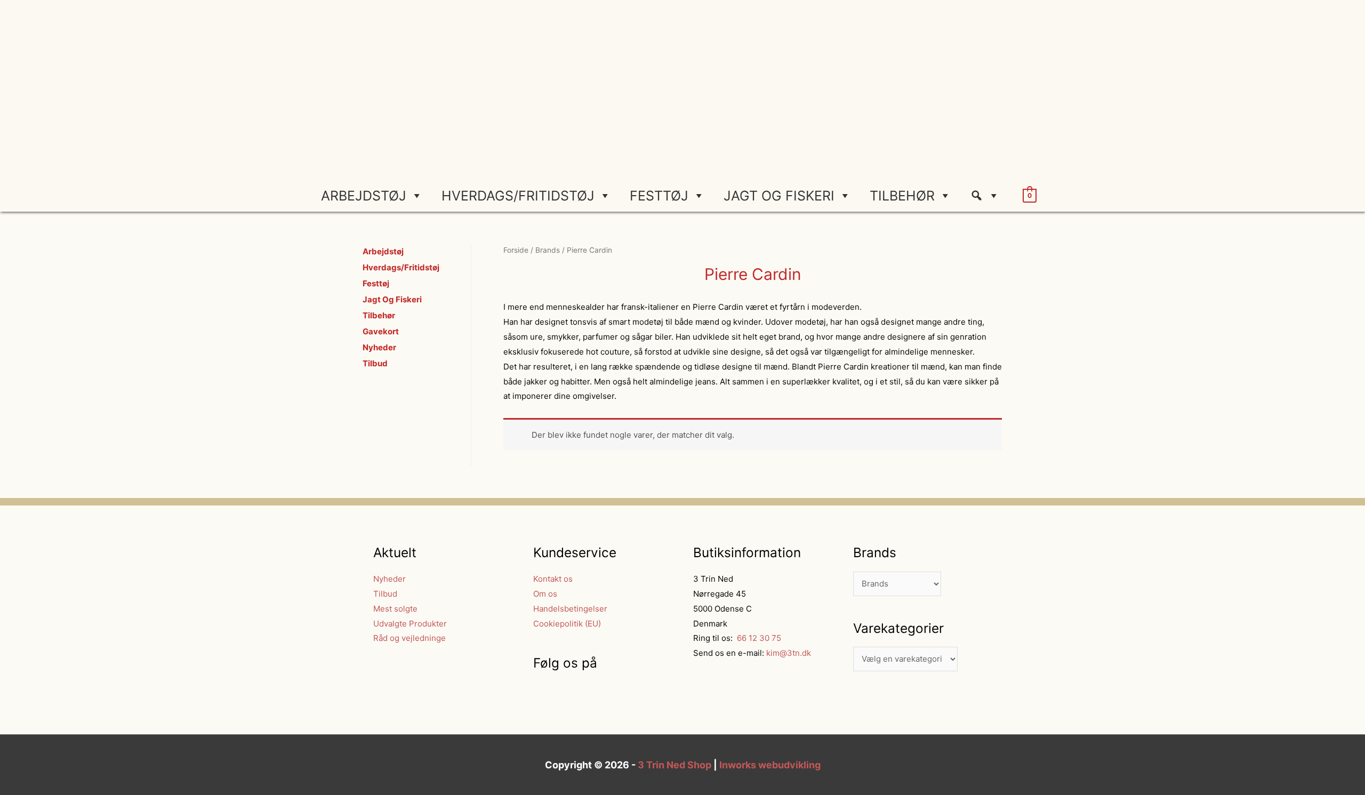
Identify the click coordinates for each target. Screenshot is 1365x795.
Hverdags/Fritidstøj (518, 196)
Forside (515, 250)
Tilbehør (902, 196)
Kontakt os (553, 579)
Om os (545, 594)
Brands (547, 250)
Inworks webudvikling (770, 764)
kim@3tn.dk (787, 653)
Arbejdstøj (363, 196)
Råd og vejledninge (409, 638)
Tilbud (375, 363)
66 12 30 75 (758, 638)
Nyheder (379, 347)
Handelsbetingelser (570, 609)
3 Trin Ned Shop (674, 764)
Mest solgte (395, 609)
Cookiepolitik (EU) (567, 624)
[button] (989, 195)
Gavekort (381, 331)
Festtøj (659, 196)
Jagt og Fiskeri (779, 196)
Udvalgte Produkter (410, 624)
